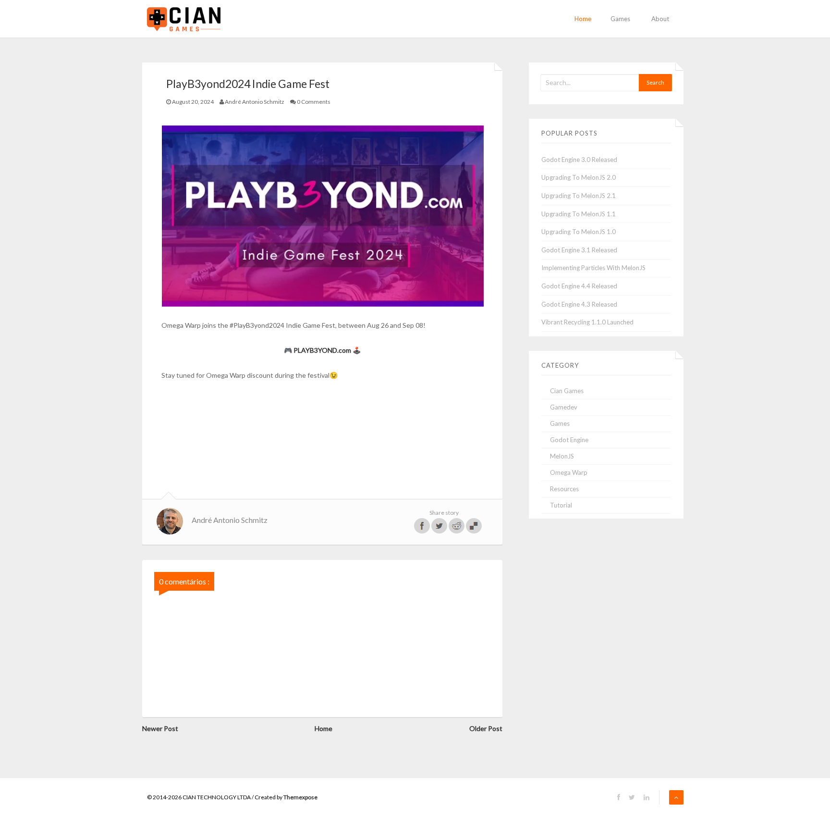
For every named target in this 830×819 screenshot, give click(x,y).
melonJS (562, 456)
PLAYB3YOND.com (322, 350)
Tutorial (561, 505)
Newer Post (160, 728)
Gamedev (563, 407)
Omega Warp (568, 472)
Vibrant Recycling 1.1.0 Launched (587, 322)
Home (582, 19)
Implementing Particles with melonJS (593, 268)
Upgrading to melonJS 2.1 (578, 195)
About (660, 19)
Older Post (485, 728)
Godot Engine (569, 440)
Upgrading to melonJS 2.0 (578, 177)
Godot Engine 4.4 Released (579, 286)
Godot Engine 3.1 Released (579, 250)
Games (620, 19)
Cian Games (567, 391)
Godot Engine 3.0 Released (579, 159)
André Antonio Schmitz (230, 519)
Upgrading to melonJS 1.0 (578, 232)
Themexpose (300, 797)
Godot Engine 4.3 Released (579, 304)
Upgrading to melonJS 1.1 (578, 214)
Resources (564, 489)
